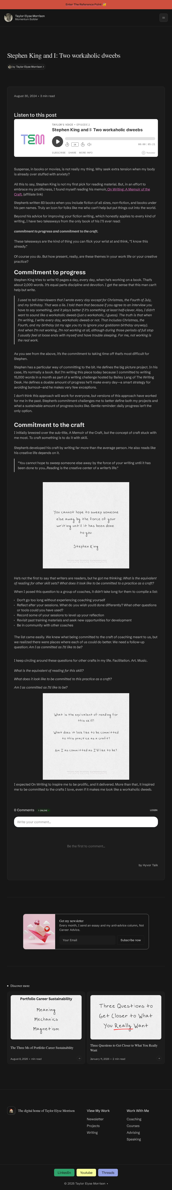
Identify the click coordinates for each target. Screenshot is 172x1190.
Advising (133, 1132)
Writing (92, 1132)
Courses (133, 1126)
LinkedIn (64, 1172)
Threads (108, 1172)
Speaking (134, 1139)
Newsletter (95, 1119)
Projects (93, 1126)
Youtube (86, 1172)
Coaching (134, 1119)
